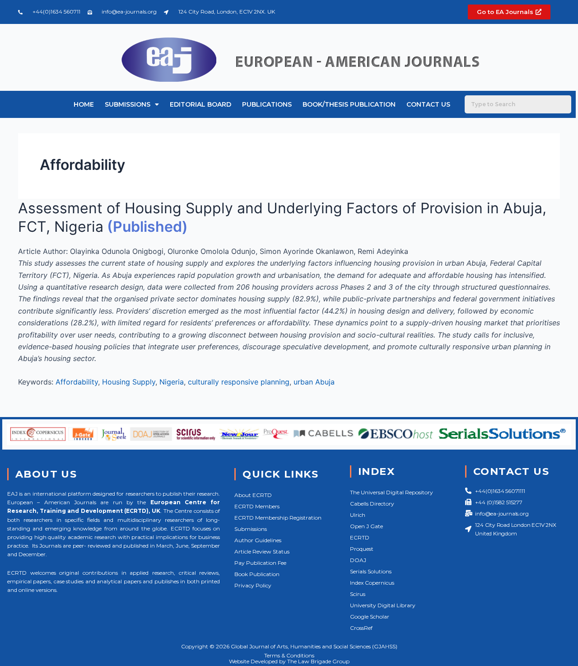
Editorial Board (200, 104)
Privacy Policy (252, 585)
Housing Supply (128, 381)
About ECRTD (253, 495)
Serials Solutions (371, 571)
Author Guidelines (257, 540)
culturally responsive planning (238, 381)
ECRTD (359, 537)
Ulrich (357, 514)
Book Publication (257, 574)
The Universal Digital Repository (391, 492)
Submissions (127, 104)
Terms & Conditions (289, 655)
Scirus (357, 594)
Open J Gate (366, 526)
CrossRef (361, 627)
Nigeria (171, 381)
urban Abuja (314, 381)
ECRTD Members (257, 506)
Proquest (361, 548)
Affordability (77, 381)
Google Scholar (369, 616)
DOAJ (358, 560)
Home (84, 104)
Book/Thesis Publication (349, 104)
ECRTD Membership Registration (278, 517)
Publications (267, 104)
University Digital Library (382, 605)
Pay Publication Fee (260, 562)
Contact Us (428, 104)
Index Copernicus (372, 582)
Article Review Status (261, 551)
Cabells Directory (372, 503)
